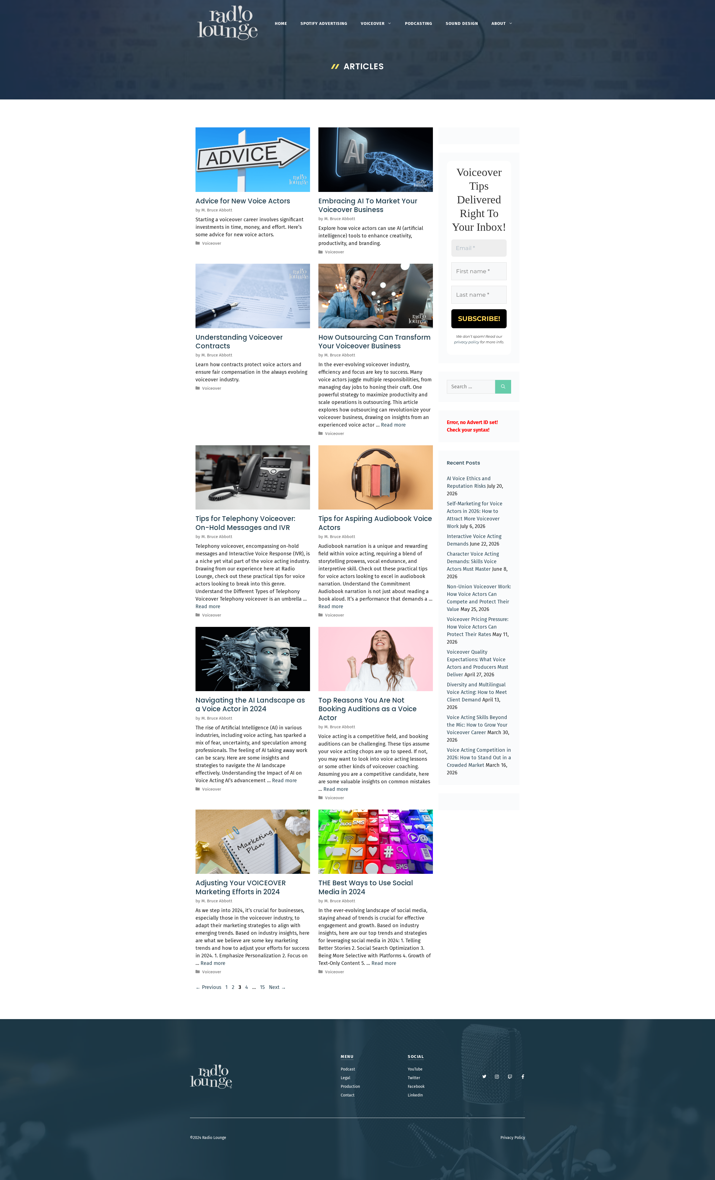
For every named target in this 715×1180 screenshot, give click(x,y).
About (499, 23)
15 (263, 987)
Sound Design (462, 23)
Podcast (348, 1069)
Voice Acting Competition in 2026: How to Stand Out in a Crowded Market (479, 757)
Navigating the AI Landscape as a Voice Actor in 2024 (250, 704)
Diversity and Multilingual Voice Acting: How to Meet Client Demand (477, 692)
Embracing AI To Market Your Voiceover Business (367, 205)
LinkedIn (415, 1095)
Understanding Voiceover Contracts (239, 342)
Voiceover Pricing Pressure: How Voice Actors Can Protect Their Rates (477, 626)
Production (350, 1086)
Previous (208, 987)
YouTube (415, 1069)
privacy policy (466, 342)
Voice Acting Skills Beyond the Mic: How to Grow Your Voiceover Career (477, 725)
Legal (345, 1078)
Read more (393, 425)
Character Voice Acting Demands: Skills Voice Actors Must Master (473, 561)
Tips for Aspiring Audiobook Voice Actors (375, 523)
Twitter (414, 1078)
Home (281, 23)
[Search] (503, 387)
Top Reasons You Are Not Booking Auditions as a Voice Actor (367, 709)
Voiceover (373, 23)
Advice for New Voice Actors (243, 201)
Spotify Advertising (324, 23)
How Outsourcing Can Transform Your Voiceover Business (374, 342)
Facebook (416, 1086)
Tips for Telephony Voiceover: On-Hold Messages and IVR (245, 523)
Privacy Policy (512, 1137)
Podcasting (418, 23)
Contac (347, 1095)
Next (277, 987)
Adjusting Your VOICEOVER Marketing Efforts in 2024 (241, 887)
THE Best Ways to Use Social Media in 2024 (365, 887)
